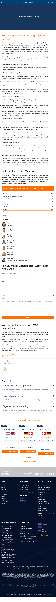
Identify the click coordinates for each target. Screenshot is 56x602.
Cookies (34, 566)
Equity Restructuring (7, 537)
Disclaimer (15, 566)
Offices (3, 487)
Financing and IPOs (7, 528)
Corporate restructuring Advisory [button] (17, 385)
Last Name (32, 275)
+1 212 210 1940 (46, 524)
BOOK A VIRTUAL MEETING (46, 530)
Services (3, 493)
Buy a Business (24, 487)
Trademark (49, 568)
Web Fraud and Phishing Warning (11, 568)
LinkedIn (10, 566)
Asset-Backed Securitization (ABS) (8, 558)
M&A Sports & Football (7, 562)
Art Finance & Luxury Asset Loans (8, 543)
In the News (4, 494)
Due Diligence (5, 530)
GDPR (48, 566)
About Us (3, 484)
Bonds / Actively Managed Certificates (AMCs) (8, 554)
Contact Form (23, 502)
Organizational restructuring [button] (15, 406)
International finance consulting (7, 546)
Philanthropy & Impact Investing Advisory (26, 539)
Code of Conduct (32, 568)
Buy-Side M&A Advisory (44, 486)
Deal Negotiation (43, 510)
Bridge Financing (6, 541)
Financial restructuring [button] (12, 395)
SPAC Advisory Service (7, 527)
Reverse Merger (42, 496)
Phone (4, 287)
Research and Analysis (26, 528)
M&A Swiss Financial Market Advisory (46, 514)
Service (4, 293)
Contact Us (23, 500)
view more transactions (28, 461)
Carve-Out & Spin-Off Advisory (44, 490)
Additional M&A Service (44, 517)
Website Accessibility (41, 568)
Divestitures (41, 492)
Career (3, 498)
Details (4, 298)
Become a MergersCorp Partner (8, 502)
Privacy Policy (22, 566)
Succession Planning (7, 560)
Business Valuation (43, 501)
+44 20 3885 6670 (47, 527)
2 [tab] (29, 457)
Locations (22, 498)
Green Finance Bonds (7, 539)
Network (3, 489)
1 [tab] (27, 457)
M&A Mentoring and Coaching (25, 530)
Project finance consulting (8, 549)
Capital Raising (42, 505)
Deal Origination (42, 508)
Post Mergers (41, 498)
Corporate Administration (8, 532)
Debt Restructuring (6, 535)
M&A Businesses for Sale (27, 484)
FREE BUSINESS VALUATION (46, 535)
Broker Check (32, 586)
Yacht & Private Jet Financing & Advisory (9, 551)
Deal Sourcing (42, 506)
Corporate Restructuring (8, 534)
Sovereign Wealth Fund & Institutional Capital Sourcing (28, 535)
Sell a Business (24, 489)
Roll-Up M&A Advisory (44, 487)
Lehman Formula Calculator (27, 493)
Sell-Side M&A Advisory (44, 484)
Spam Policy (28, 566)
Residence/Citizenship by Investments (27, 542)
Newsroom (4, 496)
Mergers (40, 494)
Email (3, 281)
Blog (2, 500)
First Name (5, 275)
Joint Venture (42, 499)
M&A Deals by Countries (26, 486)
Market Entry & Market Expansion (26, 525)
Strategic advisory (6, 525)
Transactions (23, 491)
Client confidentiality (41, 566)
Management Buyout (43, 503)
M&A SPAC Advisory (43, 512)
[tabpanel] (10, 438)
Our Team (4, 486)
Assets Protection (24, 533)
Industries (4, 491)
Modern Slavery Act (24, 568)
